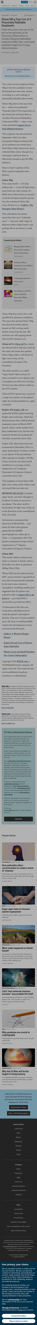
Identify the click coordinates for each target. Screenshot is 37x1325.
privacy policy (13, 1299)
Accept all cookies (19, 1316)
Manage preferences (10, 1308)
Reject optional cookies (19, 1321)
